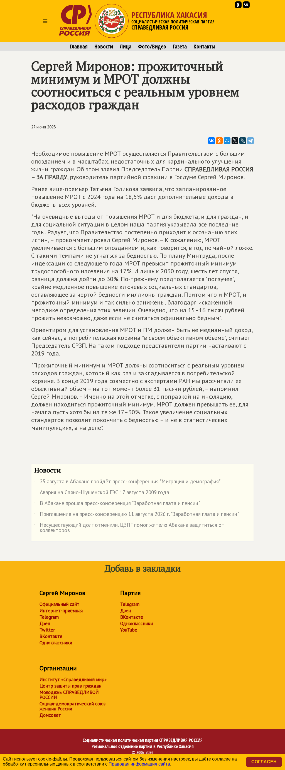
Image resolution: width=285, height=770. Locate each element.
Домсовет (50, 715)
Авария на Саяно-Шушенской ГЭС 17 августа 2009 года (101, 493)
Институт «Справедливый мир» (73, 679)
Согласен (264, 761)
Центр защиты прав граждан (70, 685)
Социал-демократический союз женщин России (72, 706)
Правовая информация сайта (139, 764)
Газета (180, 46)
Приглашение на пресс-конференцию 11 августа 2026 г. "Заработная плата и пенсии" (136, 515)
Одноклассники (56, 642)
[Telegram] (250, 140)
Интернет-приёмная (61, 610)
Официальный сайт (59, 604)
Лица (125, 46)
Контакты (204, 46)
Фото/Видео (152, 46)
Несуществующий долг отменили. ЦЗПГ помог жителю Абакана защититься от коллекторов (129, 527)
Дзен (45, 623)
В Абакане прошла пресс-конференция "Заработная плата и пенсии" (117, 504)
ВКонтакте (51, 636)
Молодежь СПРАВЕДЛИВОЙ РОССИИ (69, 695)
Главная (79, 46)
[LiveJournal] (242, 140)
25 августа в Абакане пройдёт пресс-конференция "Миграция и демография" (127, 482)
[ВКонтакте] (211, 140)
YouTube (128, 629)
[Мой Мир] (227, 140)
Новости (103, 46)
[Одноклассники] (219, 140)
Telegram (49, 617)
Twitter (47, 629)
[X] (235, 140)
